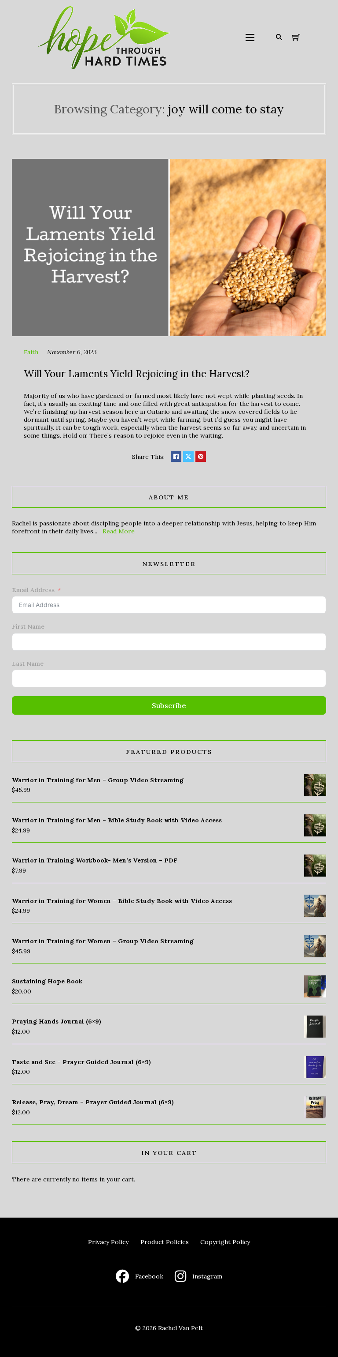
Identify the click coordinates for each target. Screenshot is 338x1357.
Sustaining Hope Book (47, 981)
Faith (31, 352)
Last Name (28, 663)
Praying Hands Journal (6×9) (56, 1021)
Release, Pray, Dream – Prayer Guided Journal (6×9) (93, 1102)
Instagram (207, 1276)
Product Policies (164, 1242)
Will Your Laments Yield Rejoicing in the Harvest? (137, 373)
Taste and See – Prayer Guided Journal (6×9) (81, 1062)
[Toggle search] (279, 37)
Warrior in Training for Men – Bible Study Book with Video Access (117, 820)
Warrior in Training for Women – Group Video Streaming (103, 941)
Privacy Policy (108, 1242)
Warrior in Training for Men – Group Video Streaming (98, 780)
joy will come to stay (226, 108)
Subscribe (169, 705)
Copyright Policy (225, 1242)
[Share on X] (188, 456)
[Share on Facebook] (176, 456)
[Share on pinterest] (200, 456)
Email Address (33, 590)
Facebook (149, 1276)
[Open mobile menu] (250, 37)
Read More (119, 531)
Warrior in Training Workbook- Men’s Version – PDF (94, 860)
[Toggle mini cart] (296, 37)
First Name (28, 626)
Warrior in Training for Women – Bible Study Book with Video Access (122, 901)
